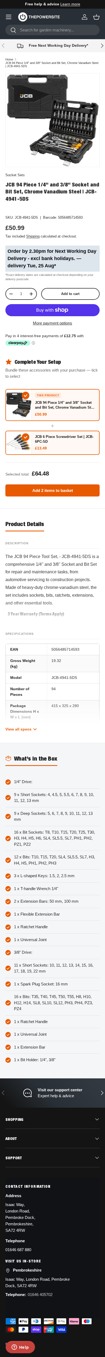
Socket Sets (15, 175)
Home (9, 59)
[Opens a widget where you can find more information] (20, 1347)
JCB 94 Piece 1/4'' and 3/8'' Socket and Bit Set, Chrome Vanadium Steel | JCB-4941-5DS (51, 64)
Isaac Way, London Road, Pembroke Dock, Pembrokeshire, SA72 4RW (20, 1217)
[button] (96, 17)
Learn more (70, 4)
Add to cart (70, 294)
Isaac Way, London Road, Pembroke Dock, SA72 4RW (37, 1282)
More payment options (52, 323)
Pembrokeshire (27, 1270)
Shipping (33, 236)
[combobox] (52, 30)
